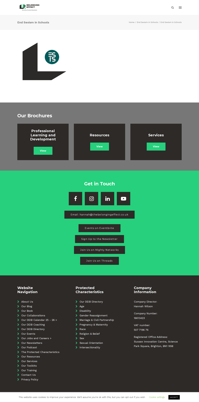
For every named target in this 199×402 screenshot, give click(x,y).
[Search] (171, 7)
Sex (82, 338)
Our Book (27, 310)
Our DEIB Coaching (33, 324)
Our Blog (26, 306)
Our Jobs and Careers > (36, 338)
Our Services (29, 361)
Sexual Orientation (91, 342)
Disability (85, 310)
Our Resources (30, 356)
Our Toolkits (29, 365)
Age (82, 306)
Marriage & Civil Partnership (97, 319)
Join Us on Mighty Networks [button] (99, 250)
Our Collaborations (33, 315)
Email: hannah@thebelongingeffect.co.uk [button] (99, 214)
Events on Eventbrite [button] (99, 228)
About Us (27, 301)
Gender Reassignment (94, 315)
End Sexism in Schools (147, 22)
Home (131, 22)
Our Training (29, 370)
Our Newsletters (31, 342)
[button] (180, 7)
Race (83, 329)
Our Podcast (29, 347)
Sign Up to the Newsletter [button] (99, 239)
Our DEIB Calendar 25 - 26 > (39, 319)
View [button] (43, 150)
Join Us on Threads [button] (99, 260)
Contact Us (28, 374)
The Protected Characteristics (40, 352)
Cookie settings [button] (157, 397)
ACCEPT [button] (174, 397)
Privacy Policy (29, 379)
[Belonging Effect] (29, 7)
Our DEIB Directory (33, 329)
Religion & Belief (90, 333)
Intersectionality (90, 347)
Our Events (28, 333)
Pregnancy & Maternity (94, 324)
